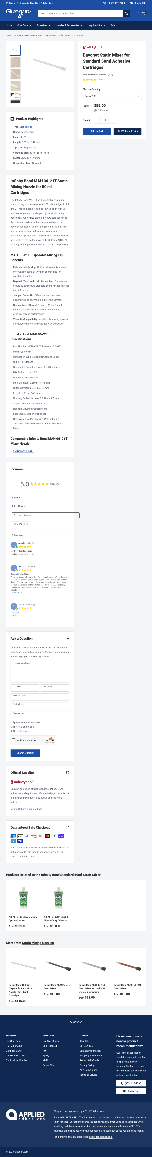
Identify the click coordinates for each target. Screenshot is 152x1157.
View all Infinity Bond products (26, 809)
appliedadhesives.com (101, 1136)
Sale (113, 25)
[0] (143, 13)
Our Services (86, 1046)
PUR (45, 1050)
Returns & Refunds (89, 1060)
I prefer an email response (26, 722)
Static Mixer (26, 126)
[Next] (146, 977)
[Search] (126, 13)
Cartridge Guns (14, 1050)
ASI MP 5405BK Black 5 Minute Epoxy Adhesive (56, 919)
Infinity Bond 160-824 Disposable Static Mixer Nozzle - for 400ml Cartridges (21, 990)
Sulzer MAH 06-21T (23, 450)
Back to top (76, 1022)
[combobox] (80, 13)
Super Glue (48, 1065)
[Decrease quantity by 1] (97, 120)
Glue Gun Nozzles (15, 1055)
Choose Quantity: (98, 89)
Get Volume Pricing (128, 131)
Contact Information (90, 1050)
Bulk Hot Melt (50, 1046)
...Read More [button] (16, 592)
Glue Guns (22, 25)
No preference (20, 731)
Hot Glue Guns (13, 1041)
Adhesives (42, 25)
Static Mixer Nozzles (47, 35)
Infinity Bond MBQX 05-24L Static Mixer (127, 987)
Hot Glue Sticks (51, 1041)
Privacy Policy (87, 1065)
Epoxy (46, 1055)
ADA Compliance (88, 1070)
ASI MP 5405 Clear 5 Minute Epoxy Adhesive (23, 919)
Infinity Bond (27, 132)
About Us (84, 1041)
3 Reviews (101, 80)
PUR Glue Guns (14, 1046)
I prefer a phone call (23, 726)
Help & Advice (95, 25)
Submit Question (25, 753)
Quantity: (87, 120)
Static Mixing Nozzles (38, 943)
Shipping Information (91, 1055)
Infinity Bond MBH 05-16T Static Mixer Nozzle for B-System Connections (92, 988)
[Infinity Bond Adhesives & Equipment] (112, 47)
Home (9, 25)
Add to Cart (97, 131)
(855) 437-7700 (114, 3)
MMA (45, 1060)
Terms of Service (88, 1074)
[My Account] (137, 13)
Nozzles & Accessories (67, 25)
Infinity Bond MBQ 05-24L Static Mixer (57, 987)
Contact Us (140, 3)
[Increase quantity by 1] (113, 120)
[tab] (17, 498)
